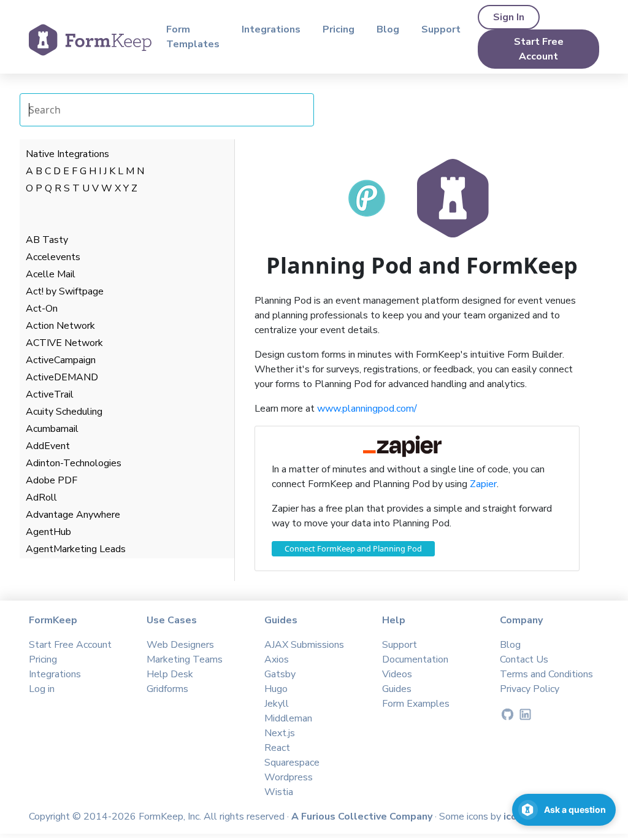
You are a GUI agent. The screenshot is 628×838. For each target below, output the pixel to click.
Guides (397, 689)
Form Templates (193, 37)
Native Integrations (67, 154)
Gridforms (167, 689)
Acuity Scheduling (64, 411)
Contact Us (524, 659)
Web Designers (180, 645)
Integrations (271, 29)
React (277, 748)
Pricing (338, 29)
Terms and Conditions (546, 674)
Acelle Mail (50, 274)
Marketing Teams (185, 659)
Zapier (483, 484)
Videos (397, 674)
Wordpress (288, 777)
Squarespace (292, 762)
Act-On (42, 308)
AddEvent (48, 446)
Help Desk (170, 674)
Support (441, 29)
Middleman (288, 718)
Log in (42, 689)
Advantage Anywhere (73, 514)
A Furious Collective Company (363, 816)
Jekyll (276, 703)
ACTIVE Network (64, 343)
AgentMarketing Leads (76, 549)
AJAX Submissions (304, 645)
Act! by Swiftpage (65, 291)
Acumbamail (52, 429)
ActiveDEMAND (62, 377)
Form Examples (416, 703)
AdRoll (41, 497)
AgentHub (48, 532)
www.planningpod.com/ (367, 408)
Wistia (278, 792)
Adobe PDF (51, 480)
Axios (276, 659)
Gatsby (280, 674)
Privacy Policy (529, 689)
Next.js (279, 733)
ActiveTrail (50, 394)
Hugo (276, 689)
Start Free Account (539, 49)
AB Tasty (47, 240)
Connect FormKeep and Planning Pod (353, 548)
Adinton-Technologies (73, 463)
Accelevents (53, 257)
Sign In (508, 17)
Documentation (415, 659)
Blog (388, 29)
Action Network (60, 326)
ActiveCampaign (61, 360)
